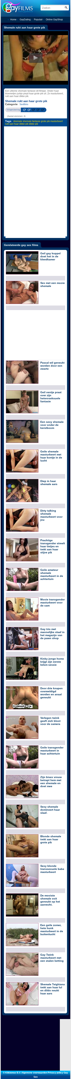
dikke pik (33, 124)
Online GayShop (54, 19)
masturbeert (56, 121)
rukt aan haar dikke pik (16, 124)
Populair (38, 19)
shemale (17, 121)
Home (13, 19)
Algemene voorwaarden (34, 1072)
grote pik (45, 121)
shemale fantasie (31, 121)
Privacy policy (55, 1072)
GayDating (25, 19)
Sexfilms (24, 104)
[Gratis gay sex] (30, 7)
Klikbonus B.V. (13, 1072)
